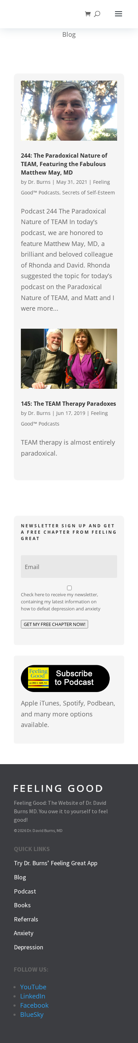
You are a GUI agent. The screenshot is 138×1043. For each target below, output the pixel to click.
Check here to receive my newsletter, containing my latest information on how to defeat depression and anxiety (60, 601)
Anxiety (23, 933)
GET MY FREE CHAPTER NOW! (54, 624)
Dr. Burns (39, 181)
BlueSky (32, 1014)
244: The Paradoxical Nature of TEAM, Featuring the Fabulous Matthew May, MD (64, 164)
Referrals (26, 919)
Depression (28, 947)
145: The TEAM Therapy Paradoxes (68, 404)
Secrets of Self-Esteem (88, 192)
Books (22, 905)
